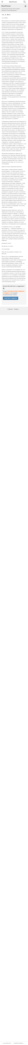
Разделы (16, 309)
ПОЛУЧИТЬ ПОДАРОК (10, 298)
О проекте (10, 309)
